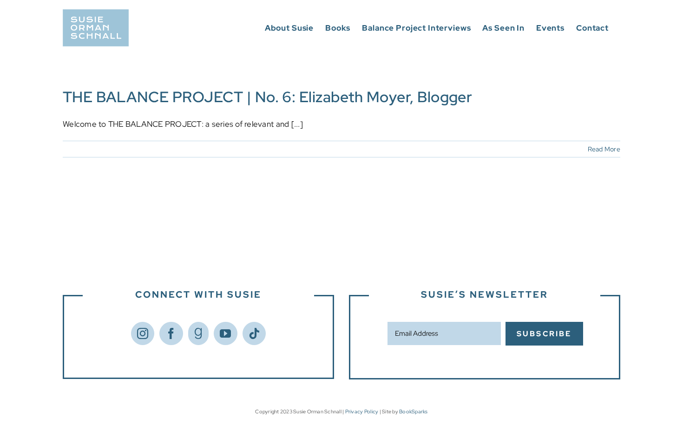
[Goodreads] (198, 333)
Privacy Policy (362, 411)
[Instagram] (142, 333)
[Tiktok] (254, 333)
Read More (604, 149)
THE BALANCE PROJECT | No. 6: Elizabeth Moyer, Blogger (267, 97)
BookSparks (413, 411)
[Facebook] (171, 333)
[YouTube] (225, 333)
